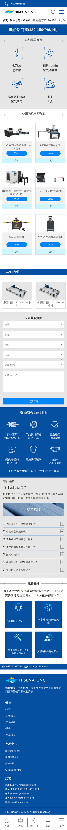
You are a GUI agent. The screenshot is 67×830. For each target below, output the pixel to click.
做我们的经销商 (13, 769)
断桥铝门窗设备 (13, 751)
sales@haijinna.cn (38, 666)
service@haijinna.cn (23, 798)
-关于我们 (10, 715)
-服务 (8, 728)
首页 (5, 20)
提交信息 (34, 401)
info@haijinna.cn (20, 802)
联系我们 (33, 509)
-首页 (8, 709)
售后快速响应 (34, 459)
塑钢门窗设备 (12, 757)
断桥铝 (26, 20)
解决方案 (15, 20)
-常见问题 (10, 722)
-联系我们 (10, 734)
